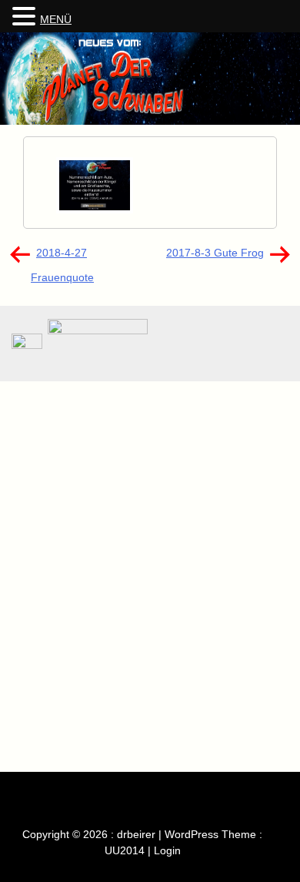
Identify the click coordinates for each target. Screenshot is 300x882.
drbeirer (136, 834)
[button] (26, 17)
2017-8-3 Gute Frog (215, 252)
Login (167, 850)
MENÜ (56, 19)
